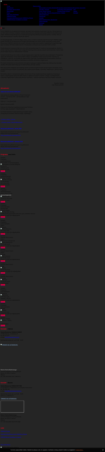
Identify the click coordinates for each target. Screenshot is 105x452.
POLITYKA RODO (5, 445)
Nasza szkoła (37, 6)
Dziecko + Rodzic (60, 13)
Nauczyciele (10, 11)
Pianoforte (42, 16)
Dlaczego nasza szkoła (13, 9)
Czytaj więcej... (79, 450)
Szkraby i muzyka (44, 9)
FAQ (74, 9)
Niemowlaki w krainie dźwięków (48, 8)
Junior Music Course (45, 11)
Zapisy (75, 11)
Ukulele (41, 18)
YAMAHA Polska (11, 16)
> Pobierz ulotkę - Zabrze (8, 119)
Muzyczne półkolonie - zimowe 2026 (12, 141)
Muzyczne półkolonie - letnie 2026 (11, 128)
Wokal (41, 25)
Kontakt (75, 13)
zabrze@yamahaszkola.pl (12, 337)
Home (5, 4)
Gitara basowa (43, 21)
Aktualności (10, 8)
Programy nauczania (79, 8)
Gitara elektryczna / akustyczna (48, 20)
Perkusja (41, 23)
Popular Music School (63, 11)
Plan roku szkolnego (13, 14)
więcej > (3, 171)
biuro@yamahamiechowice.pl (13, 391)
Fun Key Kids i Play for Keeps (47, 13)
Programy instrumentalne (64, 9)
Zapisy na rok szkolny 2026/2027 (10, 91)
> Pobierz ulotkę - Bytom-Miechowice (11, 122)
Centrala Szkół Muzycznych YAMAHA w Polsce (20, 18)
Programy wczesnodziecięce (65, 8)
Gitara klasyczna (44, 14)
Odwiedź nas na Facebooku (10, 345)
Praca (8, 13)
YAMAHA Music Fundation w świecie (17, 20)
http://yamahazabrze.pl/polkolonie (11, 135)
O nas (8, 6)
